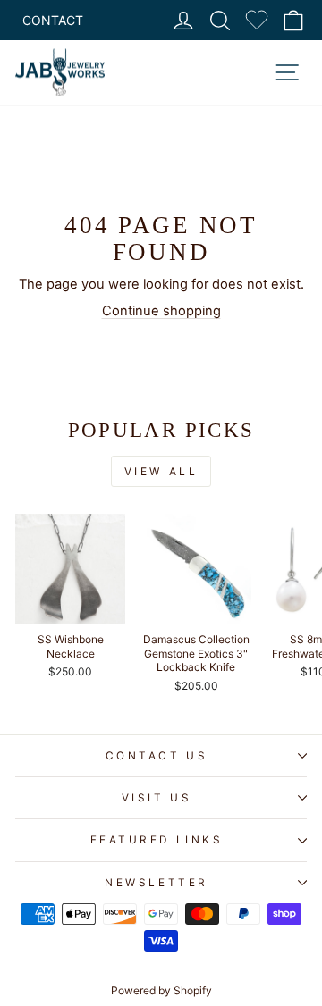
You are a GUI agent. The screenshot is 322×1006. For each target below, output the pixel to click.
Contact (52, 20)
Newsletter (156, 882)
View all (161, 471)
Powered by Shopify (161, 990)
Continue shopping (161, 311)
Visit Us (156, 798)
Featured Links (156, 840)
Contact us (157, 756)
